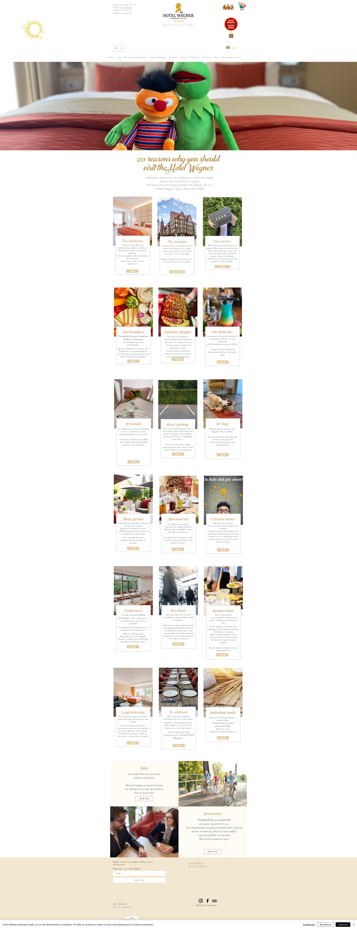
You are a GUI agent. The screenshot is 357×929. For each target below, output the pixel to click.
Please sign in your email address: (126, 869)
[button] (231, 35)
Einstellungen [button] (309, 924)
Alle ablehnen (326, 924)
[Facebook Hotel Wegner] (207, 901)
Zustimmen (343, 924)
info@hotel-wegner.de (122, 13)
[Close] (353, 924)
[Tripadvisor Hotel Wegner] (214, 901)
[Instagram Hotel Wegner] (200, 901)
